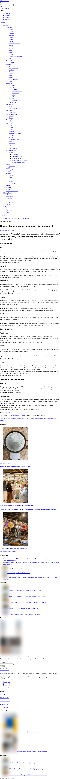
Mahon (14, 102)
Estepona (11, 39)
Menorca (11, 98)
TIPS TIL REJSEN (4, 698)
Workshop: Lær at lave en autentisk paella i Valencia (15, 466)
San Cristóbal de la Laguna (19, 160)
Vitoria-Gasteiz (13, 108)
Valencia (8, 173)
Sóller (13, 95)
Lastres (11, 73)
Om (4, 200)
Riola (10, 179)
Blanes (11, 129)
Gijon (10, 72)
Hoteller (8, 189)
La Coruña (12, 166)
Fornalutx (14, 89)
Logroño (11, 170)
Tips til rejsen (7, 187)
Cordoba (11, 35)
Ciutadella (14, 100)
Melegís (11, 48)
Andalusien (9, 27)
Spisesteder (9, 196)
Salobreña (11, 54)
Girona (11, 137)
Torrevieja (11, 181)
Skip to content (4, 1)
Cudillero (11, 70)
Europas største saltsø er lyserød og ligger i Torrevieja (24, 614)
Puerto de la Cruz (17, 158)
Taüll (10, 146)
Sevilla (10, 58)
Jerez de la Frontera (14, 43)
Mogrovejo (12, 112)
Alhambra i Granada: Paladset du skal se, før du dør (23, 608)
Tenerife (11, 152)
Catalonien (9, 123)
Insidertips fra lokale (12, 191)
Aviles (10, 66)
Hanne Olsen (3, 230)
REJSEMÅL (3, 694)
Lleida (10, 141)
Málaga (11, 45)
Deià (13, 87)
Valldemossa (15, 97)
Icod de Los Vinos (17, 156)
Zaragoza (11, 62)
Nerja (10, 50)
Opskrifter (9, 198)
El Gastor (11, 37)
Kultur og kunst (7, 193)
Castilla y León (10, 120)
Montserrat (12, 143)
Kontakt (8, 204)
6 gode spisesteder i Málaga (8, 551)
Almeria (11, 29)
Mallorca (11, 85)
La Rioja (8, 168)
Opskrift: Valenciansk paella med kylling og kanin (21, 568)
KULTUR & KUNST (5, 701)
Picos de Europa (13, 79)
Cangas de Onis (13, 68)
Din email (3, 662)
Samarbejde (9, 202)
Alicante (11, 175)
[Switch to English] (8, 208)
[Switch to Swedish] (9, 212)
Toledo (11, 118)
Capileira (11, 33)
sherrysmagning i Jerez (19, 415)
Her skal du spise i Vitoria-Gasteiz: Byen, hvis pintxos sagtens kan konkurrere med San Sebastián (28, 509)
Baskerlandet (9, 104)
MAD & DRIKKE (4, 704)
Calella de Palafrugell (15, 133)
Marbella (11, 47)
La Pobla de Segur (14, 139)
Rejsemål (5, 25)
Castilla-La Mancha (11, 114)
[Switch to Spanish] (9, 210)
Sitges (10, 145)
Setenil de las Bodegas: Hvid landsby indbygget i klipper (25, 590)
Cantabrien (9, 110)
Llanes (11, 75)
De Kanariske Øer (11, 150)
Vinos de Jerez (8, 412)
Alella (10, 125)
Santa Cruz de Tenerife (18, 162)
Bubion (11, 31)
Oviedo (11, 77)
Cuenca (11, 116)
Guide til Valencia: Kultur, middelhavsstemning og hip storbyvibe (18, 418)
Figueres (11, 135)
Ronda (10, 52)
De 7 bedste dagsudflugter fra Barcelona (18, 573)
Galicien (8, 164)
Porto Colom (15, 93)
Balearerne (9, 83)
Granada (11, 41)
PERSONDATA (4, 707)
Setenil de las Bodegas (15, 56)
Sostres (11, 81)
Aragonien (9, 60)
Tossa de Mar (13, 148)
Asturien (8, 64)
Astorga (11, 122)
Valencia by (12, 183)
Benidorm (11, 177)
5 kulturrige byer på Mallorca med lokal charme (30, 732)
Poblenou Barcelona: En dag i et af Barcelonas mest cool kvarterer (28, 602)
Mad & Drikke (7, 195)
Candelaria (15, 154)
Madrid (8, 171)
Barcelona (11, 127)
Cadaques (11, 131)
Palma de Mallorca (17, 91)
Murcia (8, 185)
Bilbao (10, 106)
